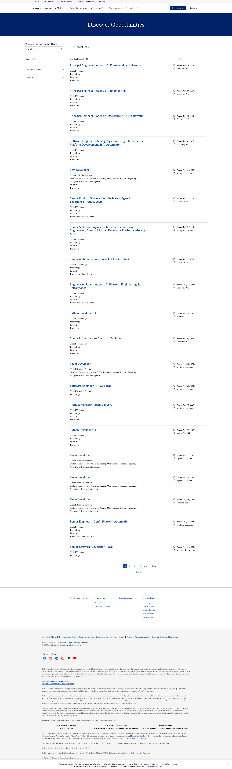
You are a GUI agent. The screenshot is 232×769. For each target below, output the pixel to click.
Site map (113, 637)
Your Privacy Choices (49, 637)
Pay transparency (102, 637)
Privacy (121, 637)
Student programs (149, 606)
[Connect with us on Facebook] (45, 658)
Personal (36, 2)
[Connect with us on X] (69, 658)
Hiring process (115, 8)
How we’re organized (102, 603)
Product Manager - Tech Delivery (91, 405)
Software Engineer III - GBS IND (90, 386)
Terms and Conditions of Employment (165, 637)
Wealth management (65, 2)
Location (29, 59)
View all (138, 572)
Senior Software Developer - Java (91, 547)
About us (102, 2)
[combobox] (190, 59)
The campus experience (151, 603)
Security (129, 637)
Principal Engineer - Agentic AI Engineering (98, 90)
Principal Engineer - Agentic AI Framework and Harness (105, 65)
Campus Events (148, 614)
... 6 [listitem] (145, 566)
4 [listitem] (139, 566)
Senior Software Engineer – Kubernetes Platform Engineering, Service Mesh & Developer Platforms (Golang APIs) (107, 231)
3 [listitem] (134, 566)
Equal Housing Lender (78, 642)
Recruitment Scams (69, 637)
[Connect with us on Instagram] (51, 658)
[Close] (228, 764)
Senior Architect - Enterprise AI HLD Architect (99, 259)
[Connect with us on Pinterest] (63, 658)
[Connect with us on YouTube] (75, 658)
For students (131, 8)
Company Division (33, 69)
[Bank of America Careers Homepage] (47, 9)
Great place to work (78, 8)
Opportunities (148, 617)
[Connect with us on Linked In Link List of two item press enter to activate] (57, 658)
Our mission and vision (102, 606)
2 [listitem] (129, 566)
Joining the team (149, 610)
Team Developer (80, 363)
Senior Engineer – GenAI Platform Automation (99, 521)
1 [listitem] (125, 566)
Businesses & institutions (85, 2)
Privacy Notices (156, 766)
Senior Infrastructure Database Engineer (96, 338)
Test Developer (79, 170)
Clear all (54, 44)
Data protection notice (86, 637)
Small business (49, 2)
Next (154, 566)
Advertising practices (142, 637)
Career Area (30, 77)
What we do (96, 8)
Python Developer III (83, 313)
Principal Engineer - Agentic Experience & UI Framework (106, 116)
